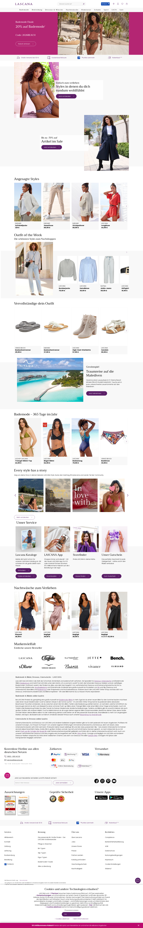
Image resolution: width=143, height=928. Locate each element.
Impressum (109, 860)
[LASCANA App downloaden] (57, 539)
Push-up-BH (25, 731)
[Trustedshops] (53, 798)
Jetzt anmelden (62, 783)
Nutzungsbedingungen (114, 855)
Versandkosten (23, 880)
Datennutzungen (44, 895)
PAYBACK (10, 864)
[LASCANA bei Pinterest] (108, 781)
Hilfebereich (8, 837)
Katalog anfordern (79, 860)
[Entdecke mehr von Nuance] (71, 666)
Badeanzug (24, 683)
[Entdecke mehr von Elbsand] (117, 666)
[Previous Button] (15, 495)
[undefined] (126, 206)
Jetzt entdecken (64, 96)
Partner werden (77, 855)
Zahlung (7, 846)
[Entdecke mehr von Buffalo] (48, 658)
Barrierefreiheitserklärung (114, 842)
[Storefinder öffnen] (113, 4)
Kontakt (7, 842)
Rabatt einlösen (24, 44)
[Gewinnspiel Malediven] (50, 380)
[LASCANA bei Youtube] (114, 781)
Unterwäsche (106, 681)
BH (99, 687)
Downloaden (52, 576)
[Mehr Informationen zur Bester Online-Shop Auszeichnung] (10, 805)
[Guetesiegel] (61, 798)
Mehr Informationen (81, 919)
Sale (122, 10)
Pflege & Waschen (45, 844)
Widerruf (108, 868)
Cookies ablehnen (53, 907)
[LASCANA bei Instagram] (102, 781)
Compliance (109, 837)
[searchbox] (69, 4)
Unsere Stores (77, 846)
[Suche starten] (83, 4)
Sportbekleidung (41, 687)
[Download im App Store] (101, 797)
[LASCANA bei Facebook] (96, 781)
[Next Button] (128, 495)
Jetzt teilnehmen (95, 393)
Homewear (86, 10)
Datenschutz (110, 851)
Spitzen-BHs (92, 735)
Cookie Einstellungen (113, 864)
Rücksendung (9, 855)
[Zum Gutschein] (114, 539)
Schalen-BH (34, 731)
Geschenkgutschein (79, 864)
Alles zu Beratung (44, 866)
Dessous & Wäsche (54, 10)
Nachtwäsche (72, 10)
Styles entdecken (24, 576)
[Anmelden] (118, 4)
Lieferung (7, 851)
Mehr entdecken (23, 517)
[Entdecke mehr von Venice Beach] (48, 666)
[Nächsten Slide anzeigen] (127, 252)
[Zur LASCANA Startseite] (24, 3)
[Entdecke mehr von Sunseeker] (71, 658)
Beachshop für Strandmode (90, 715)
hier (91, 905)
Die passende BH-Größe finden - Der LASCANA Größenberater (51, 838)
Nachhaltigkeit (77, 868)
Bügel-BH (43, 731)
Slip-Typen (42, 853)
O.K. (65, 914)
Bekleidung (37, 10)
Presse (74, 851)
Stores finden (80, 576)
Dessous (97, 681)
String (79, 733)
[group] (30, 495)
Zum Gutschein (110, 576)
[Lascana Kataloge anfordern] (28, 539)
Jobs (73, 842)
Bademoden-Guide (45, 862)
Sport (106, 10)
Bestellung (8, 860)
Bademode (24, 10)
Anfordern (22, 570)
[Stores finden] (86, 539)
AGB (106, 846)
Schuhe (97, 10)
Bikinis (70, 700)
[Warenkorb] (127, 4)
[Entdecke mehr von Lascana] (25, 658)
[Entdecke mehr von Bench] (117, 658)
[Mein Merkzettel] (122, 4)
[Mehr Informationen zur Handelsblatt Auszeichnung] (23, 805)
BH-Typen (41, 848)
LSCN (114, 10)
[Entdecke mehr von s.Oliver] (25, 666)
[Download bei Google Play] (116, 797)
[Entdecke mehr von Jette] (94, 658)
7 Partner (54, 893)
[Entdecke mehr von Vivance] (94, 666)
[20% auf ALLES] (93, 33)
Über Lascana (77, 837)
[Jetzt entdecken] (36, 90)
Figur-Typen (42, 857)
